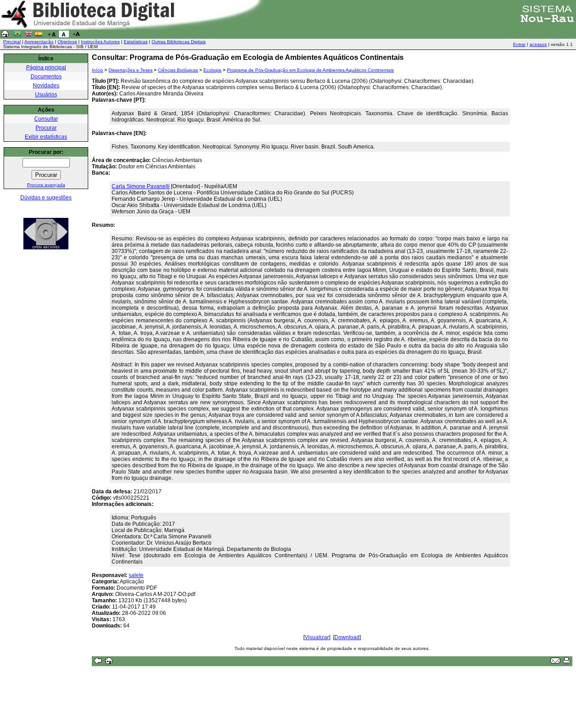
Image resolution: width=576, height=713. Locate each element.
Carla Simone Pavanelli (141, 186)
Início (97, 70)
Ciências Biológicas (178, 70)
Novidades (46, 85)
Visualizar (317, 637)
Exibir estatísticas (46, 137)
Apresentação (39, 41)
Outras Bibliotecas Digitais (179, 41)
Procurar (46, 128)
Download (347, 637)
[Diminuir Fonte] (76, 35)
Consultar (46, 119)
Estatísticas (136, 41)
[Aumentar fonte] (51, 35)
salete (136, 575)
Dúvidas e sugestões (46, 197)
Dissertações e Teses (130, 70)
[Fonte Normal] (64, 35)
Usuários (46, 94)
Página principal (46, 67)
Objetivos (67, 41)
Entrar (519, 44)
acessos (538, 44)
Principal (12, 41)
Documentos (46, 76)
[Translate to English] (28, 35)
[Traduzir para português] (17, 35)
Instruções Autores (100, 41)
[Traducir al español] (38, 35)
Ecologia (212, 70)
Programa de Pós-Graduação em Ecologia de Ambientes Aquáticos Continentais (310, 70)
